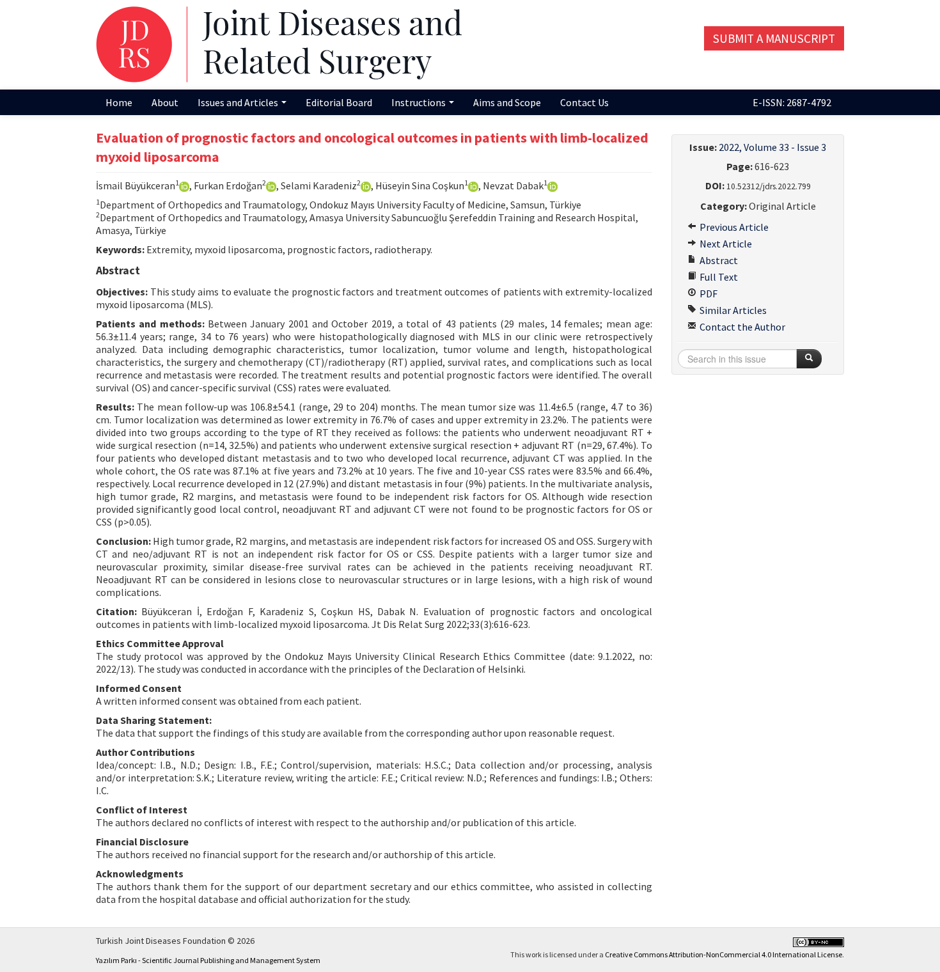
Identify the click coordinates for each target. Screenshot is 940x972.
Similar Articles (732, 310)
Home (119, 102)
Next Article (725, 243)
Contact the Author (741, 326)
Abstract (718, 260)
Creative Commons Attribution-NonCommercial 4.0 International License (723, 954)
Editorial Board (339, 102)
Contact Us (584, 102)
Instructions (419, 102)
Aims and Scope (507, 102)
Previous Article (733, 227)
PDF (707, 293)
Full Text (718, 276)
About (165, 102)
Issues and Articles (239, 102)
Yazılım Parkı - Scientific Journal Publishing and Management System (208, 960)
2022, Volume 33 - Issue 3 (772, 147)
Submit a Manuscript (774, 38)
